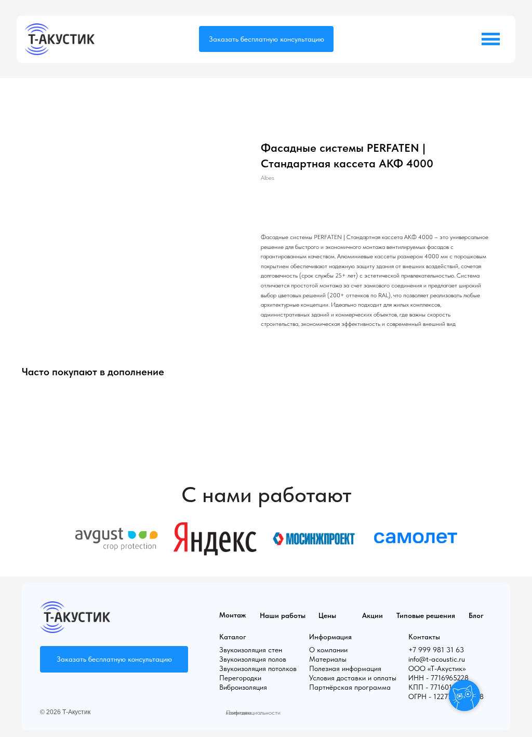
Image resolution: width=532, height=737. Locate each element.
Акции (372, 615)
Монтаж (232, 615)
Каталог (232, 637)
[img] (59, 39)
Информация (330, 637)
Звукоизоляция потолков (258, 668)
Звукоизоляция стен (250, 650)
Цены (327, 615)
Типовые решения (425, 615)
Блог (476, 615)
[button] (266, 39)
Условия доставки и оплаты (352, 678)
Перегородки (240, 678)
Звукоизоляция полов (252, 659)
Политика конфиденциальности (253, 712)
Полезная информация (345, 668)
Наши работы (282, 615)
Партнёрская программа (350, 687)
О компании (328, 650)
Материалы (328, 659)
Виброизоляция (243, 687)
